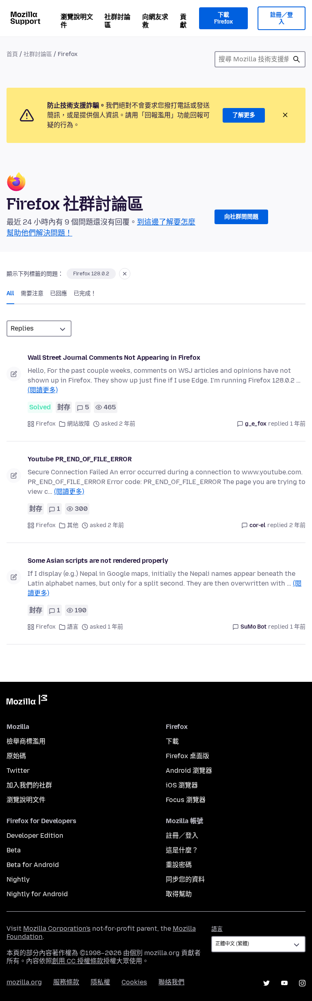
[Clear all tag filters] (124, 273)
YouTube (284, 983)
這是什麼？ (182, 850)
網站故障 (78, 423)
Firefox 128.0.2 (91, 274)
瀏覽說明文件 (77, 21)
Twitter (18, 770)
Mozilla (26, 701)
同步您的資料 (185, 879)
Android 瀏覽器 (189, 770)
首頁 (12, 54)
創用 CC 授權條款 (77, 961)
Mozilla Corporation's (57, 928)
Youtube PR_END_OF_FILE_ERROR (80, 459)
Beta (13, 850)
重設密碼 (179, 865)
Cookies (134, 982)
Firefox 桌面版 (187, 756)
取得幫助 (179, 894)
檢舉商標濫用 (26, 741)
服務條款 (66, 982)
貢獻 (183, 21)
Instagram (302, 983)
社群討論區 (117, 21)
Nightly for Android (37, 894)
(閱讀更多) (43, 390)
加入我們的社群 (29, 785)
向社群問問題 (241, 216)
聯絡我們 (171, 982)
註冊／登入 (281, 18)
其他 (72, 525)
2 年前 (297, 525)
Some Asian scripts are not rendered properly (98, 560)
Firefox (46, 423)
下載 (172, 741)
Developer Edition (34, 835)
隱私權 (100, 982)
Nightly (18, 879)
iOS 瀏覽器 (182, 785)
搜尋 (296, 59)
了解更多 (243, 115)
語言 (72, 626)
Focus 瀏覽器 (186, 800)
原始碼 (16, 756)
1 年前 (298, 423)
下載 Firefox (223, 18)
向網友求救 (155, 21)
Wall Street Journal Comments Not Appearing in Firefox (114, 357)
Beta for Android (32, 865)
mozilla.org (24, 982)
